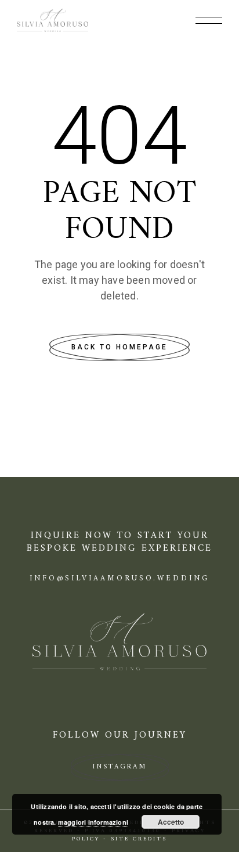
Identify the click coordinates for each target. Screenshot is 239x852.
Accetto (171, 822)
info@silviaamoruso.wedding (119, 578)
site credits (139, 839)
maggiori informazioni (93, 822)
